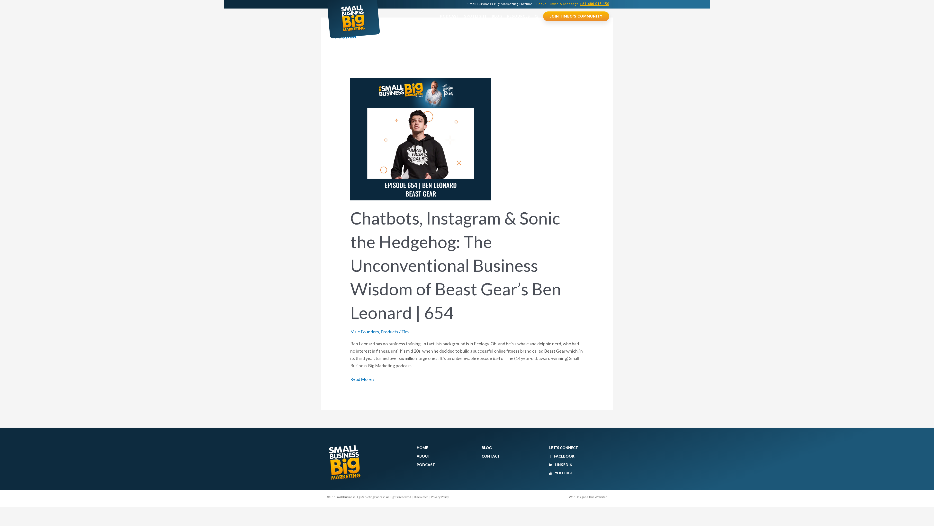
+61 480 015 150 (594, 4)
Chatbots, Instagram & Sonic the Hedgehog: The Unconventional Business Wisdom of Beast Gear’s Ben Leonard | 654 (455, 265)
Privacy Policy (440, 497)
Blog (497, 16)
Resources (518, 16)
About (423, 456)
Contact (491, 456)
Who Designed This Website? (588, 497)
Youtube (563, 473)
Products (389, 331)
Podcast (449, 16)
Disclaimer (421, 497)
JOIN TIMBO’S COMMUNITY (576, 16)
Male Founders (364, 331)
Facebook (564, 456)
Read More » (362, 379)
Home (422, 447)
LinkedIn (563, 464)
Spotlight (475, 16)
